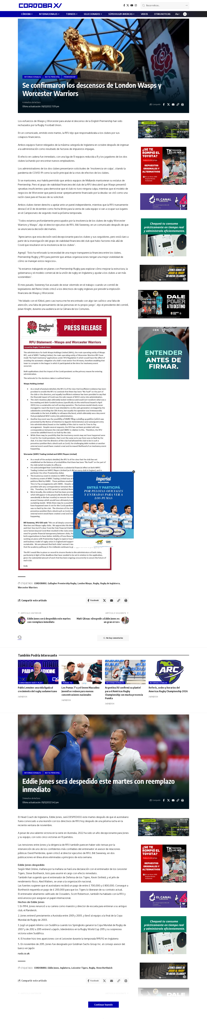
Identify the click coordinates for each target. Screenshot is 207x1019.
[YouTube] (132, 5)
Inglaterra (65, 968)
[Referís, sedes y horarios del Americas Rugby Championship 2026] (169, 672)
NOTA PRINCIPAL (52, 77)
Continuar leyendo (103, 1004)
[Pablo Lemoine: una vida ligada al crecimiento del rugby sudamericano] (38, 672)
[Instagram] (136, 5)
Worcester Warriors (28, 587)
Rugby (96, 583)
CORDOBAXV (40, 583)
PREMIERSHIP (70, 77)
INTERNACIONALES (32, 77)
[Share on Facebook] (164, 104)
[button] (177, 14)
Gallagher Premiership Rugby (62, 583)
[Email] (173, 104)
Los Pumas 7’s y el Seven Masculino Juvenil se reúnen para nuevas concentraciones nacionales (80, 691)
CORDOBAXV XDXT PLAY (30, 683)
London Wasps (85, 583)
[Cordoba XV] (40, 5)
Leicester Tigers (79, 968)
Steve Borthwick (104, 968)
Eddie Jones (53, 968)
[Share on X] (168, 104)
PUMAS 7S (67, 683)
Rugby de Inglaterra (110, 583)
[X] (128, 5)
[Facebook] (124, 5)
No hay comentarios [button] (114, 638)
